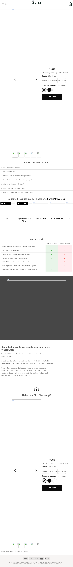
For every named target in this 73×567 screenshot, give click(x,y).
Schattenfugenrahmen (51, 85)
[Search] (6, 4)
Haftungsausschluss (55, 562)
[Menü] (2, 4)
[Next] (36, 80)
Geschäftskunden (22, 562)
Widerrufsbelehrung (45, 564)
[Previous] (15, 80)
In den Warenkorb (52, 97)
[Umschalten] (1, 167)
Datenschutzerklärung (38, 562)
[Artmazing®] (36, 4)
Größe (44, 76)
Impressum (58, 564)
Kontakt (12, 562)
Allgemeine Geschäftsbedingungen (24, 564)
